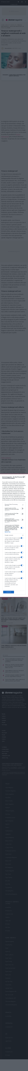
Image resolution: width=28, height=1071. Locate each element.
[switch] (22, 508)
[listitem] (14, 505)
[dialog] (14, 535)
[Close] (24, 477)
